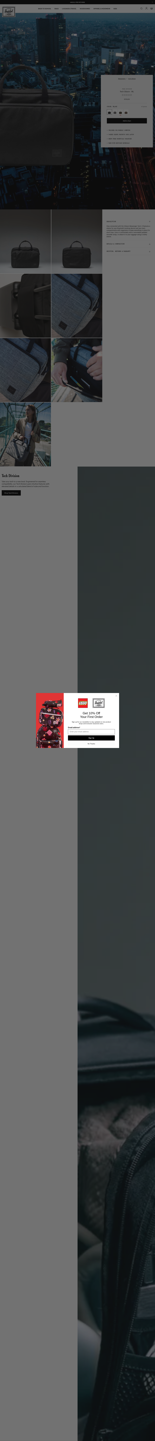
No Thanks (91, 744)
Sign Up (91, 738)
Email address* (74, 727)
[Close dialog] (116, 696)
